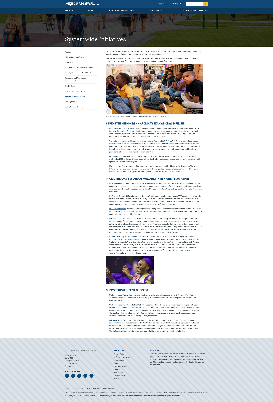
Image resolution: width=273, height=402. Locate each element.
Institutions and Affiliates (121, 11)
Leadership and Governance (195, 11)
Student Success (71, 62)
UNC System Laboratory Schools (121, 128)
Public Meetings (120, 360)
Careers (117, 369)
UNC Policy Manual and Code (124, 357)
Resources (162, 4)
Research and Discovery (75, 91)
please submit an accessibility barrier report (146, 396)
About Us (69, 11)
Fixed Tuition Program (117, 209)
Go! (205, 4)
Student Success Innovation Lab (121, 305)
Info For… (175, 4)
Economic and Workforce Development (75, 79)
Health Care (70, 86)
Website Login (119, 375)
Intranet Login (119, 372)
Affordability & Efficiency (75, 57)
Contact (68, 366)
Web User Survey (120, 366)
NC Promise (113, 196)
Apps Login (118, 379)
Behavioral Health (115, 320)
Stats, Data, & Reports (74, 107)
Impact (91, 11)
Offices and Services (158, 11)
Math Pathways (115, 166)
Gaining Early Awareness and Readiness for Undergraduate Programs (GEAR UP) (139, 141)
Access (68, 52)
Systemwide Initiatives (75, 96)
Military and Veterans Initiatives (121, 219)
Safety (116, 363)
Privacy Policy (119, 354)
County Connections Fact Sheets (78, 73)
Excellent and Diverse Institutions (79, 68)
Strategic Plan (71, 102)
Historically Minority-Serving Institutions (124, 237)
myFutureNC (113, 156)
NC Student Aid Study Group (119, 183)
